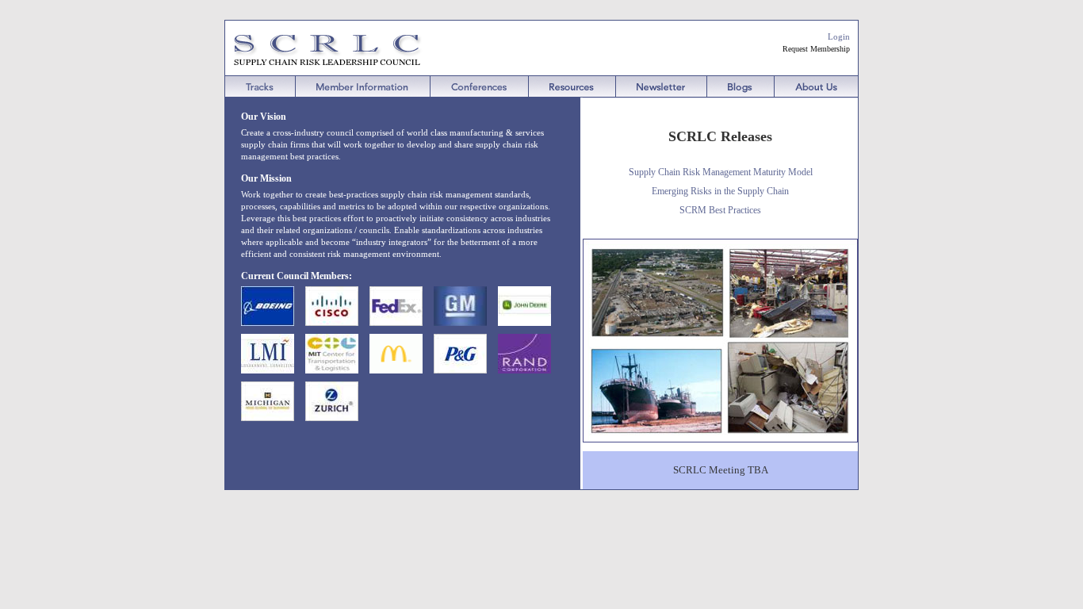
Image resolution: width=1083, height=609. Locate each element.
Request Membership (816, 48)
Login (839, 36)
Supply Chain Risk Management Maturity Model (721, 172)
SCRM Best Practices (720, 210)
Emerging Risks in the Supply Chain (720, 191)
